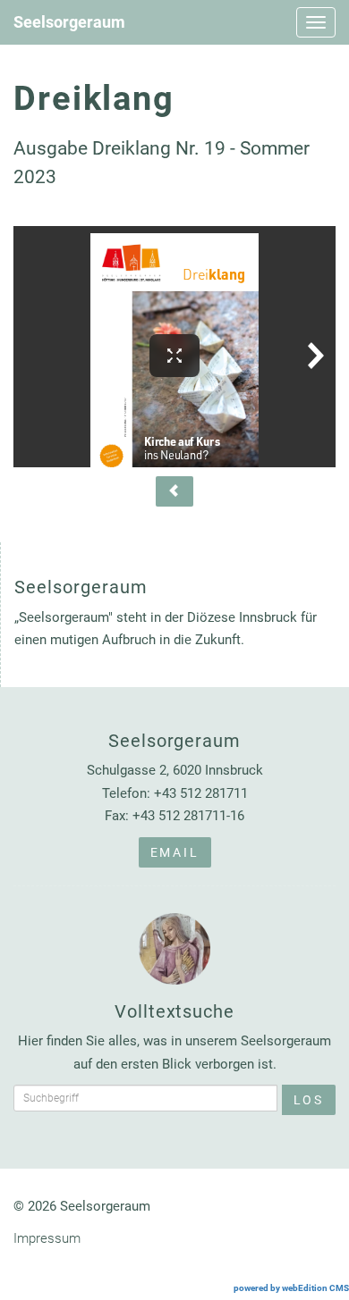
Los (309, 1100)
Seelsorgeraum (69, 22)
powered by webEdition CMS (291, 1288)
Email (175, 852)
